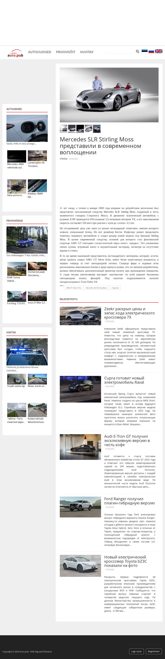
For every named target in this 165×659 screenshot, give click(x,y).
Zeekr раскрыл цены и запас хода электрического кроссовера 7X (129, 313)
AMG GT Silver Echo (73, 288)
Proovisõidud (14, 221)
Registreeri (154, 651)
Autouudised (39, 52)
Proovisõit (65, 52)
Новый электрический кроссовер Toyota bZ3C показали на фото (125, 561)
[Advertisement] (82, 22)
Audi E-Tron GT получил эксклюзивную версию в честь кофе (127, 440)
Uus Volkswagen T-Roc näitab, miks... (26, 255)
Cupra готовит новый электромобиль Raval (124, 380)
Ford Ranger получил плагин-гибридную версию (129, 501)
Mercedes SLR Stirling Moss (96, 288)
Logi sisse (136, 651)
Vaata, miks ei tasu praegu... (21, 143)
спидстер (115, 288)
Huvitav (86, 52)
